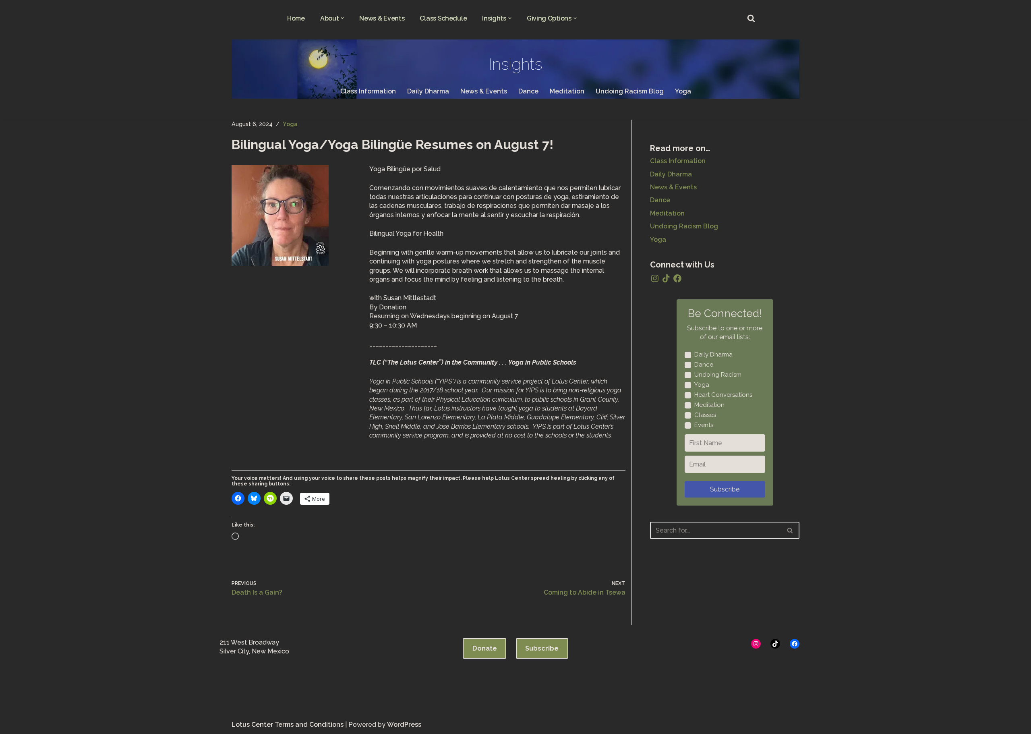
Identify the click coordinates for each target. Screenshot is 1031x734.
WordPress (404, 724)
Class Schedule (443, 18)
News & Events (381, 18)
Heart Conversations (723, 394)
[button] (342, 18)
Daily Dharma (428, 91)
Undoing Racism (717, 374)
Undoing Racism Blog (630, 91)
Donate (484, 648)
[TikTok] (666, 278)
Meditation (567, 91)
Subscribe (724, 489)
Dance (528, 91)
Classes (705, 415)
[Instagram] (655, 278)
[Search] (751, 18)
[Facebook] (677, 278)
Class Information (368, 91)
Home (296, 18)
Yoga (683, 91)
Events (703, 425)
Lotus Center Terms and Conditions (288, 724)
